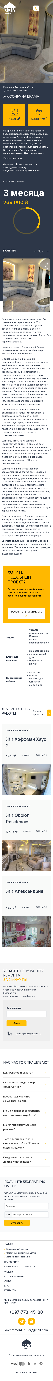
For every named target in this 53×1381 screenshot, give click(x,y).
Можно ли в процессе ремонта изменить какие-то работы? (21, 1113)
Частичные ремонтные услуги (21, 1253)
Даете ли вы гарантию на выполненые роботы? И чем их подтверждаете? (21, 1143)
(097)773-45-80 (26, 1312)
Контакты (10, 1290)
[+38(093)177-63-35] (37, 8)
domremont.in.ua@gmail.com (26, 1330)
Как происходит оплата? (18, 1072)
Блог (7, 1285)
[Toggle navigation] (46, 8)
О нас (7, 1281)
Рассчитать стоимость (26, 611)
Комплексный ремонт (17, 1249)
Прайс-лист (11, 1262)
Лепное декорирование (18, 1257)
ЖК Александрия (24, 891)
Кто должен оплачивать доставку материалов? (17, 1159)
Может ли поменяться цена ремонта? (19, 1127)
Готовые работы (24, 87)
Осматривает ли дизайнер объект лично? (19, 1084)
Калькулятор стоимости (19, 1266)
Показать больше (13, 158)
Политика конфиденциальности (26, 1355)
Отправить (17, 1223)
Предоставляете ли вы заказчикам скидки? (16, 1098)
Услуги (8, 1272)
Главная (7, 87)
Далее (16, 1023)
